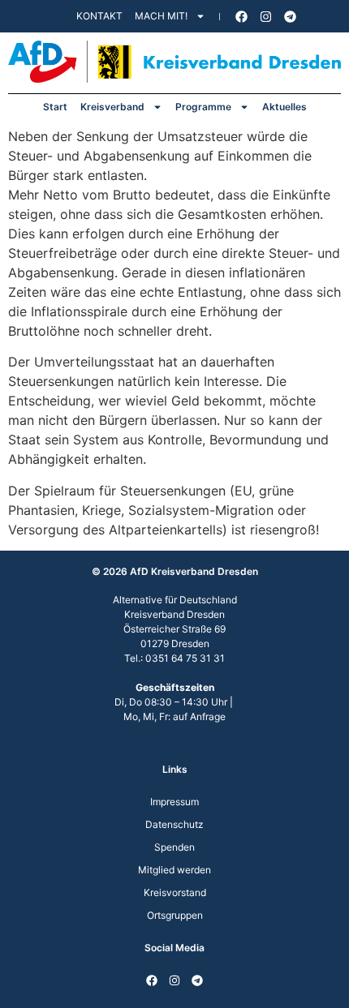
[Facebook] (242, 16)
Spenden (174, 847)
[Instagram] (266, 16)
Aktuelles (284, 107)
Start (55, 107)
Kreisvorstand (175, 892)
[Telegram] (290, 16)
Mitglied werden (174, 870)
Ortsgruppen (175, 915)
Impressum (174, 802)
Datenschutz (174, 824)
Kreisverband (112, 107)
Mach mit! (161, 16)
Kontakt (99, 16)
